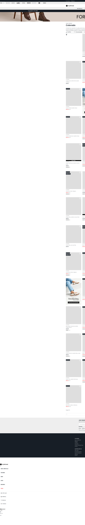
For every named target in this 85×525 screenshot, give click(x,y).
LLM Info (76, 446)
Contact (68, 1)
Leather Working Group (79, 445)
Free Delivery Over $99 (33, 10)
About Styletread (78, 440)
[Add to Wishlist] (80, 62)
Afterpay (76, 454)
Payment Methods (78, 452)
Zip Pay (76, 455)
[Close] (1, 510)
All (80, 428)
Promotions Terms (78, 451)
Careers (76, 442)
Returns (73, 1)
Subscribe (76, 443)
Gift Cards (76, 450)
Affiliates (76, 441)
